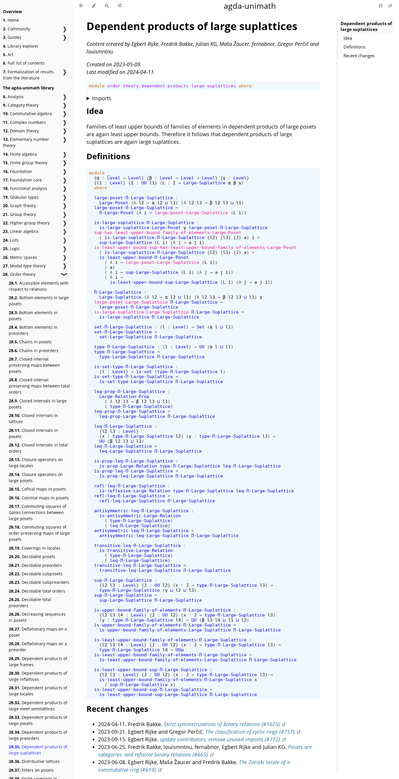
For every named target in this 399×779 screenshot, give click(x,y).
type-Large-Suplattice (127, 356)
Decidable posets (32, 556)
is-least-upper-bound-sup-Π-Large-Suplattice (150, 669)
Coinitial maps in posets (39, 498)
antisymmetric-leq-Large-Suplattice (144, 535)
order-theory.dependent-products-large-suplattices (171, 85)
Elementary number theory (26, 142)
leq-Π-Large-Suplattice (123, 426)
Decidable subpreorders (39, 582)
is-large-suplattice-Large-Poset (140, 227)
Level (113, 177)
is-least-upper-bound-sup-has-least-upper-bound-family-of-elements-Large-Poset (195, 247)
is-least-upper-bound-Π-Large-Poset (144, 257)
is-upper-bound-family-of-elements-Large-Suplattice (165, 629)
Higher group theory (26, 223)
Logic (11, 248)
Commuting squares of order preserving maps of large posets (39, 533)
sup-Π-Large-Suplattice (123, 580)
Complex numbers (24, 122)
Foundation (17, 171)
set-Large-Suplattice (125, 336)
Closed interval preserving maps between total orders (39, 386)
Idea (348, 38)
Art (8, 54)
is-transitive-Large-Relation (136, 550)
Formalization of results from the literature (28, 75)
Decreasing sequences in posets (37, 617)
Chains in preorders (33, 350)
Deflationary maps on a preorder (38, 646)
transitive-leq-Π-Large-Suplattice (137, 545)
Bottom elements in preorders (33, 330)
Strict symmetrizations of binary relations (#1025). (222, 724)
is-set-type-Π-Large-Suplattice (133, 366)
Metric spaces (20, 257)
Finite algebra (20, 154)
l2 (141, 202)
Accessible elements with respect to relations (39, 286)
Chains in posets (30, 342)
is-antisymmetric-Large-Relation (140, 515)
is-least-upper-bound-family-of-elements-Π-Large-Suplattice (170, 639)
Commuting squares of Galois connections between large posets (37, 512)
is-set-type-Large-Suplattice (136, 381)
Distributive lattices (34, 761)
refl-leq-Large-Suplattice (132, 500)
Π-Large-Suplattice (117, 292)
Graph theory (19, 205)
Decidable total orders (37, 591)
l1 (99, 182)
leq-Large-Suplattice (125, 451)
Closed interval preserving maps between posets (34, 365)
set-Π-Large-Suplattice (123, 326)
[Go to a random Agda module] (119, 6)
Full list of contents (24, 63)
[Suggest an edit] (390, 5)
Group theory (19, 214)
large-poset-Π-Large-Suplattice (133, 197)
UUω (179, 649)
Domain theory (21, 131)
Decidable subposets (36, 574)
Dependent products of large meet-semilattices (38, 706)
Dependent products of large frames (38, 661)
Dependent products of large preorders (38, 735)
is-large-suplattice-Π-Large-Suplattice (144, 222)
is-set (144, 371)
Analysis (13, 96)
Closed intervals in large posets (38, 404)
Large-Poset (113, 202)
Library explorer (21, 46)
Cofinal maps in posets (37, 489)
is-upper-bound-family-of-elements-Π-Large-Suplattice (162, 609)
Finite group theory (25, 162)
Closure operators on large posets (36, 477)
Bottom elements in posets (33, 315)
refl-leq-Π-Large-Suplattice (129, 485)
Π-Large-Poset (116, 212)
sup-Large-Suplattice (125, 242)
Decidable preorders (35, 565)
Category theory (21, 105)
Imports (101, 98)
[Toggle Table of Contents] (80, 6)
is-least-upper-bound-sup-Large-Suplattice (164, 282)
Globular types (21, 197)
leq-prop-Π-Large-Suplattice (129, 391)
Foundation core (22, 180)
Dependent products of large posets (38, 720)
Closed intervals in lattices (33, 418)
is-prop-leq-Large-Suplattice (136, 475)
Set (200, 326)
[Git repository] (381, 5)
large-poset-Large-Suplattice (191, 212)
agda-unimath (250, 5)
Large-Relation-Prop (124, 396)
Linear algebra (20, 231)
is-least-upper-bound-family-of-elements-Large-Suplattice (173, 659)
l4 (120, 614)
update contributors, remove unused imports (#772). (220, 739)
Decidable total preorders (30, 602)
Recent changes (359, 55)
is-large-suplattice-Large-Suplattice (141, 311)
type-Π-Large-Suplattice (124, 346)
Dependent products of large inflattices (38, 676)
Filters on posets (31, 770)
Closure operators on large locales (36, 462)
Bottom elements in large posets (39, 301)
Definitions (354, 47)
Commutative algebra (27, 113)
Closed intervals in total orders (38, 448)
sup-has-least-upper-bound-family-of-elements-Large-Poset (167, 232)
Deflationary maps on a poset (38, 632)
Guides (12, 37)
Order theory (19, 274)
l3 (199, 202)
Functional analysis (25, 188)
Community (16, 29)
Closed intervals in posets (33, 433)
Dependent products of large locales (38, 691)
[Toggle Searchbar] (106, 6)
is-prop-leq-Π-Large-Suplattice (133, 460)
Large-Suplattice (204, 182)
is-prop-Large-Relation (128, 465)
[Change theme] (93, 6)
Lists (11, 240)
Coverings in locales (34, 548)
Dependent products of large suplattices (38, 750)
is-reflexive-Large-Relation (134, 490)
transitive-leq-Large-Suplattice (140, 570)
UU (144, 182)
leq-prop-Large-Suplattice (132, 416)
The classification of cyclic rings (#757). (250, 731)
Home (11, 20)
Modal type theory (24, 266)
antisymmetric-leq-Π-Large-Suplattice (141, 510)
